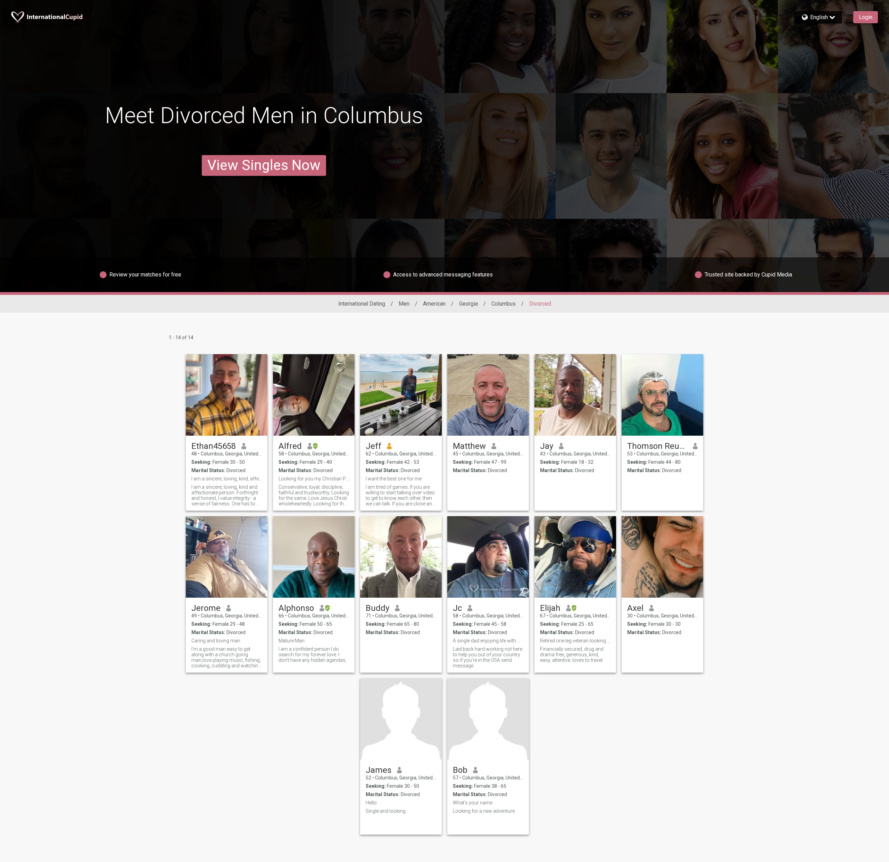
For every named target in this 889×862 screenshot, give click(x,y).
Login (865, 17)
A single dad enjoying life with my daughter (488, 640)
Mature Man (292, 640)
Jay (546, 446)
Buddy (377, 608)
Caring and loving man (215, 640)
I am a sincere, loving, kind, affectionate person (226, 478)
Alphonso (296, 608)
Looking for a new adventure (484, 811)
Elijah (550, 608)
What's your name (472, 802)
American (434, 303)
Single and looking (386, 811)
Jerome (206, 608)
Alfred (290, 446)
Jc (457, 608)
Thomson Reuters (657, 446)
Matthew (469, 446)
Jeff (373, 446)
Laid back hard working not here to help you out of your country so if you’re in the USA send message (487, 657)
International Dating (361, 303)
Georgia (468, 303)
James (378, 770)
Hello (371, 802)
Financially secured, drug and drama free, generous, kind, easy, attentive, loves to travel (572, 654)
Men (404, 303)
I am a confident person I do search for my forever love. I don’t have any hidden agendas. (313, 654)
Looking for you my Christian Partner (314, 478)
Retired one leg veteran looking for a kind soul (575, 640)
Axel (635, 608)
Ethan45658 (213, 446)
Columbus (503, 303)
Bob (460, 770)
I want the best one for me (394, 478)
